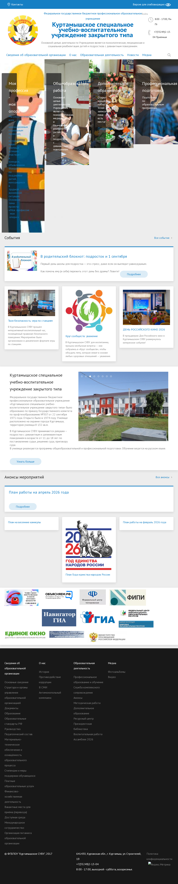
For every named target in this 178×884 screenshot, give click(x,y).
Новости (133, 55)
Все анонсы (163, 477)
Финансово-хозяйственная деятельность (13, 796)
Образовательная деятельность (102, 55)
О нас (73, 55)
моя (12, 213)
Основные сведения (16, 682)
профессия (23, 210)
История (44, 671)
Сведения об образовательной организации (36, 55)
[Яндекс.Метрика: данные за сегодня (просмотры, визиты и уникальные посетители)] (159, 864)
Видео (112, 677)
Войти (145, 13)
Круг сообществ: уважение (82, 336)
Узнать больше (25, 461)
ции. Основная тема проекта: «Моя (14, 203)
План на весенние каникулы (24, 522)
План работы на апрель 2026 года (39, 492)
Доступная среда (15, 817)
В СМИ (43, 687)
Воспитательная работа (88, 734)
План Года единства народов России (88, 574)
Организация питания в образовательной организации (18, 838)
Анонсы (78, 697)
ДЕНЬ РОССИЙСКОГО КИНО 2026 (144, 329)
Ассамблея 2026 (83, 739)
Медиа (146, 55)
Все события (162, 237)
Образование (13, 713)
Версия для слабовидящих (149, 4)
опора (13, 217)
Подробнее (134, 274)
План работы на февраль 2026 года (144, 522)
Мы (11, 116)
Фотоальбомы (116, 671)
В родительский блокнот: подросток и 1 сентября (84, 256)
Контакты (17, 4)
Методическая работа (87, 703)
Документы (11, 708)
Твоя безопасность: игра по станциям (30, 320)
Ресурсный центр (84, 718)
